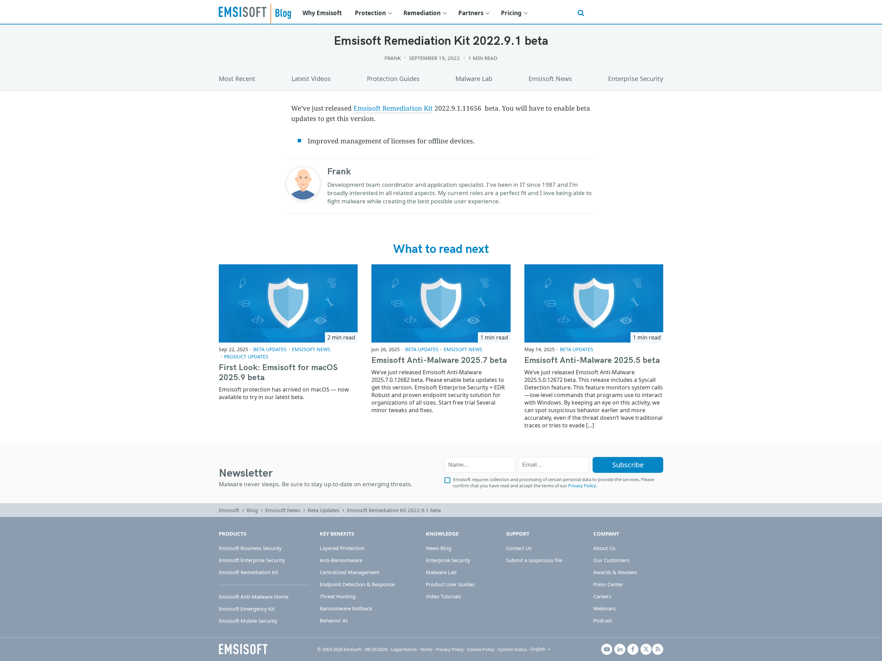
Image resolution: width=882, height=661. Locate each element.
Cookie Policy (480, 649)
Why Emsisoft (322, 13)
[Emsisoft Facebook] (632, 649)
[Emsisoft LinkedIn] (619, 649)
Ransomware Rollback (346, 608)
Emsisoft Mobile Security (248, 620)
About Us (604, 548)
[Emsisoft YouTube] (606, 649)
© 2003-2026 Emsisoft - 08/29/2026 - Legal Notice (367, 649)
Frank (392, 57)
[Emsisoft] (243, 649)
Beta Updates (270, 349)
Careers (602, 596)
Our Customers (611, 560)
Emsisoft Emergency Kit (247, 608)
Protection (370, 13)
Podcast (602, 620)
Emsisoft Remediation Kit (393, 108)
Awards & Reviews (615, 572)
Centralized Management (349, 572)
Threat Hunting (338, 596)
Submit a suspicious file (534, 560)
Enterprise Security (635, 78)
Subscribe (628, 464)
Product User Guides (450, 584)
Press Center (608, 584)
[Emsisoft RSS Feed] (657, 649)
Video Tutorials (443, 596)
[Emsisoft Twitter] (646, 649)
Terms (426, 649)
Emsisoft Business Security (250, 548)
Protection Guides (393, 78)
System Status (512, 649)
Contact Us (519, 548)
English (538, 649)
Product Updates (246, 356)
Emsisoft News (550, 78)
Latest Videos (311, 78)
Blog (252, 510)
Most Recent (237, 78)
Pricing (511, 13)
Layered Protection (342, 548)
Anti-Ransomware (341, 560)
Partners (470, 13)
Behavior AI (334, 620)
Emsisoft (242, 12)
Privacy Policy (582, 485)
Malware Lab (473, 78)
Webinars (604, 608)
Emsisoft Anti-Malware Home (253, 596)
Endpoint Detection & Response (357, 584)
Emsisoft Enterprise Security (252, 560)
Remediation (422, 13)
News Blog (438, 548)
